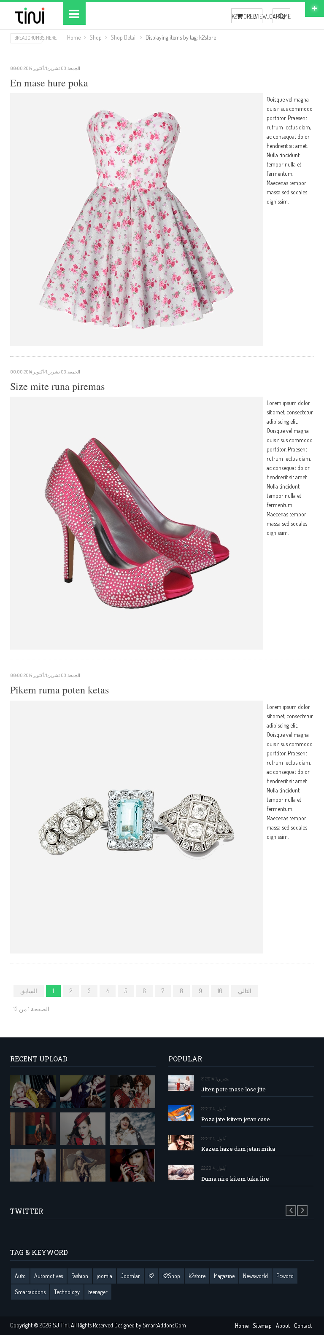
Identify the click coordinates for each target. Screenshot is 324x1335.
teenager (98, 1291)
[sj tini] (30, 15)
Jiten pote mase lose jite (233, 1089)
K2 (151, 1275)
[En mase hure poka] (136, 218)
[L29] (33, 1128)
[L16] (33, 1091)
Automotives (48, 1275)
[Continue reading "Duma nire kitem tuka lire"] (181, 1172)
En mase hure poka (49, 82)
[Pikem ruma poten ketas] (136, 826)
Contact (303, 1325)
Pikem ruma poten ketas (59, 689)
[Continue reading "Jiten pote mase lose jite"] (181, 1083)
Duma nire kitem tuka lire (235, 1178)
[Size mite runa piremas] (136, 522)
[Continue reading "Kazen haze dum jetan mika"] (181, 1143)
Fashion (79, 1275)
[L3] (82, 1128)
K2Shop (171, 1275)
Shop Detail (124, 37)
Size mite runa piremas (57, 386)
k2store (197, 1275)
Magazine (224, 1275)
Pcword (285, 1275)
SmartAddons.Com (164, 1325)
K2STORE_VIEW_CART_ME (239, 16)
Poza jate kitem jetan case (235, 1119)
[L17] (82, 1091)
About (283, 1325)
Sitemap (262, 1325)
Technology (67, 1291)
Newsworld (255, 1275)
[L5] (33, 1165)
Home (74, 37)
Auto (20, 1275)
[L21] (132, 1091)
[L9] (132, 1165)
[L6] (82, 1165)
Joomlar (130, 1275)
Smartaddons (30, 1291)
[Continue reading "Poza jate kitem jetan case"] (181, 1113)
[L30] (132, 1128)
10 (220, 990)
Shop (95, 37)
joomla (104, 1275)
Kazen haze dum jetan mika (238, 1148)
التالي (244, 990)
